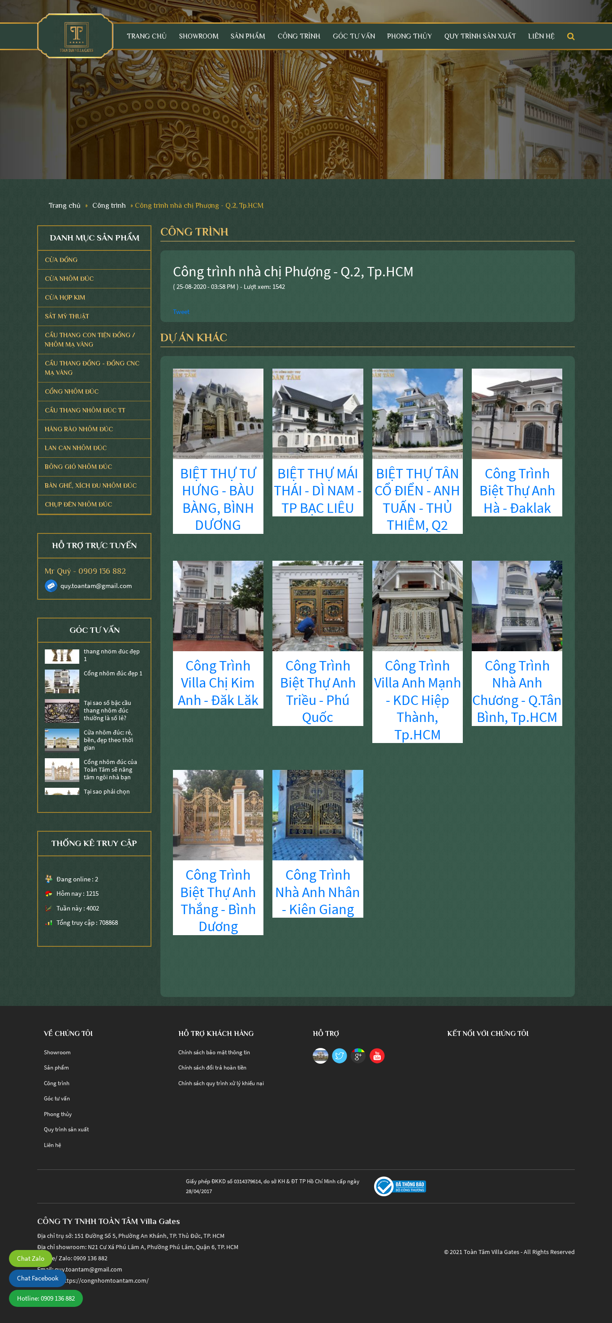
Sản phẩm (248, 36)
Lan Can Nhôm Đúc (76, 447)
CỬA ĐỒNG (61, 259)
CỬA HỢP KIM (65, 297)
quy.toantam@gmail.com (96, 585)
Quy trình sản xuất (480, 36)
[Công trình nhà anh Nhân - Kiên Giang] (317, 814)
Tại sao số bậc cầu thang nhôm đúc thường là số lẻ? (107, 698)
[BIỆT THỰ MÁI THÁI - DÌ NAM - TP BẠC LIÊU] (317, 412)
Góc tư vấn (354, 36)
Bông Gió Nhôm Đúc (78, 466)
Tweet (181, 311)
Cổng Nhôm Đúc (72, 391)
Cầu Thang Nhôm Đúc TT (85, 410)
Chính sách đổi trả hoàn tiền (212, 1067)
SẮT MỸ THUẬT (67, 316)
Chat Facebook (37, 1278)
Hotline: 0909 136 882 (46, 1298)
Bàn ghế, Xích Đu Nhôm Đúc (91, 485)
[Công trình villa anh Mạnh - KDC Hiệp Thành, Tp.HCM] (417, 605)
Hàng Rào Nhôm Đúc (79, 429)
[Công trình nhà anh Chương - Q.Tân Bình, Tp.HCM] (517, 605)
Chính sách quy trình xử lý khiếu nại (221, 1083)
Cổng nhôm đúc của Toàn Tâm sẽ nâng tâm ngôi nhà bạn (110, 757)
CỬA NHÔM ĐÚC (69, 278)
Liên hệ (541, 36)
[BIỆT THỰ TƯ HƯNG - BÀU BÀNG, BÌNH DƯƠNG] (218, 412)
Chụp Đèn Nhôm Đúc (78, 504)
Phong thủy (409, 36)
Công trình (299, 36)
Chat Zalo (30, 1258)
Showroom (199, 36)
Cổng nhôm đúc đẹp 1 (113, 661)
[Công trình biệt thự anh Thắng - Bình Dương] (218, 814)
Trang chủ (147, 36)
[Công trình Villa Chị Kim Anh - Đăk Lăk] (218, 605)
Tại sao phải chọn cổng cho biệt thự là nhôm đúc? (110, 786)
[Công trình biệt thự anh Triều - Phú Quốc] (317, 605)
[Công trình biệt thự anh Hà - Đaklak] (517, 412)
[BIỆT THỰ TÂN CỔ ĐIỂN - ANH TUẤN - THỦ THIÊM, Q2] (417, 412)
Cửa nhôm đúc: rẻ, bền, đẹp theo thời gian (108, 727)
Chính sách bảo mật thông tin (214, 1052)
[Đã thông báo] (400, 1186)
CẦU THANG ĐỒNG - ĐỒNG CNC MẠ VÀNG (92, 368)
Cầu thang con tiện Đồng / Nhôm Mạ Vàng (90, 339)
